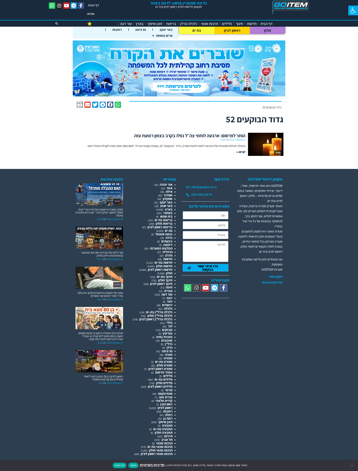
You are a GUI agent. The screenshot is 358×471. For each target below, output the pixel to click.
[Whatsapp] (52, 5)
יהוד (169, 301)
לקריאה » (240, 152)
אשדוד (168, 195)
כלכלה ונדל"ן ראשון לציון (155, 319)
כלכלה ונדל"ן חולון (159, 315)
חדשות (252, 23)
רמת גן (167, 418)
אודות (91, 14)
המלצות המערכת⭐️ (101, 23)
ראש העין (166, 404)
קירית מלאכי (164, 400)
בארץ (140, 23)
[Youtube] (66, 5)
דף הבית (93, 5)
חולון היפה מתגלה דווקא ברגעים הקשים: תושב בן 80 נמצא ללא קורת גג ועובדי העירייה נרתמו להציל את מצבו (100, 336)
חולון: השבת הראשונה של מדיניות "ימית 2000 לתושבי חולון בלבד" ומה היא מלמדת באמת (99, 212)
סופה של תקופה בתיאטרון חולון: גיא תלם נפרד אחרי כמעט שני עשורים (100, 294)
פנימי (168, 390)
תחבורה (167, 425)
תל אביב (166, 439)
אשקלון (167, 199)
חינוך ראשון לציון (161, 284)
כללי (169, 323)
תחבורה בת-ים (162, 429)
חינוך (239, 23)
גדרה (169, 238)
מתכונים (166, 340)
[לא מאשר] (352, 465)
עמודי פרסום (163, 372)
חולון (267, 30)
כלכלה (168, 308)
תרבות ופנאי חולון (160, 450)
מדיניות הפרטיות (151, 465)
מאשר (133, 465)
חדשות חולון (164, 266)
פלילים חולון (164, 383)
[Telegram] (73, 5)
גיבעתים (166, 241)
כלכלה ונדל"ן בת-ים (159, 312)
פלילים (227, 23)
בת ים (196, 30)
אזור (169, 188)
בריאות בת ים (163, 220)
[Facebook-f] (81, 5)
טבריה (168, 291)
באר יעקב (165, 29)
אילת (169, 191)
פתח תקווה (165, 393)
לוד (170, 326)
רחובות (117, 29)
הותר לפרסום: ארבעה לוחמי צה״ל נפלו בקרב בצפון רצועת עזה (189, 135)
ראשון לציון (232, 30)
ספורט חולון (164, 365)
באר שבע (166, 206)
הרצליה (167, 252)
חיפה (169, 287)
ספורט (168, 358)
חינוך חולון (165, 280)
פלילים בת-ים (163, 379)
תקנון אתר (275, 276)
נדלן (169, 347)
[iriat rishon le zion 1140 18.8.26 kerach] (179, 95)
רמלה (168, 415)
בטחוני (167, 213)
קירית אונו (165, 397)
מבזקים (167, 330)
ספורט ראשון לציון (160, 369)
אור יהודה (166, 184)
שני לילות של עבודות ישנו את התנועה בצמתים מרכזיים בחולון (102, 254)
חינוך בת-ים (164, 276)
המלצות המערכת (161, 248)
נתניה (168, 354)
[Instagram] (59, 5)
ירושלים (167, 305)
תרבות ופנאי (209, 23)
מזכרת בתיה (164, 337)
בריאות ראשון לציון (159, 227)
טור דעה (126, 23)
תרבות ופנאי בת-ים (159, 447)
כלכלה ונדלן (188, 23)
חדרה (168, 255)
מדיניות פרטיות (272, 282)
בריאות (171, 23)
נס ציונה (140, 29)
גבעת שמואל (164, 234)
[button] (353, 10)
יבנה (169, 298)
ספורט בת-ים (163, 361)
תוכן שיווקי (154, 23)
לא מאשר (119, 465)
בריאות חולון (164, 223)
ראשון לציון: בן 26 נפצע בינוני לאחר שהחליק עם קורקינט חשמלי (103, 377)
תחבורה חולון (163, 432)
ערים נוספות (164, 35)
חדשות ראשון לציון (160, 269)
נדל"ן (168, 344)
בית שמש (166, 216)
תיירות (168, 436)
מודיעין (167, 333)
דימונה (167, 245)
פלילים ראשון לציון (160, 386)
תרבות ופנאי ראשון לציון (156, 454)
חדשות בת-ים (163, 262)
